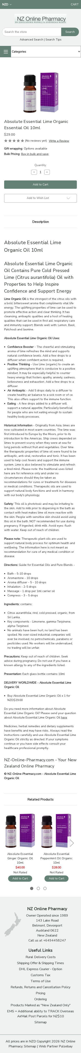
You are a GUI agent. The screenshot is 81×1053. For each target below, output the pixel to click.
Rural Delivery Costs (41, 957)
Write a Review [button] (59, 141)
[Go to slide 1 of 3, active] (31, 888)
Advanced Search (31, 40)
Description (40, 221)
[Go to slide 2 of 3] (38, 888)
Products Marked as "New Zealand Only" (41, 1005)
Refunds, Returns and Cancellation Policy (40, 987)
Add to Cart (20, 878)
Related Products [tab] (40, 799)
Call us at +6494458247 (47, 940)
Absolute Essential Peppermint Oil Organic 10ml (56, 858)
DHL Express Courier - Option (40, 969)
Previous (5, 842)
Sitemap (40, 1022)
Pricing (40, 993)
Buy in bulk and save (35, 154)
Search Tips (53, 40)
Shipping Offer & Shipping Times (40, 963)
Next (72, 842)
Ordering (40, 999)
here (64, 718)
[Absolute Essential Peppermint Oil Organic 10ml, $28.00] (56, 830)
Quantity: (40, 165)
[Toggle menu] (5, 51)
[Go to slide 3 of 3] (45, 888)
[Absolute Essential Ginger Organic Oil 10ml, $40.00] (20, 830)
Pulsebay (65, 1046)
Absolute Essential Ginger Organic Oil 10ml (20, 858)
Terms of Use (41, 981)
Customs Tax (40, 975)
